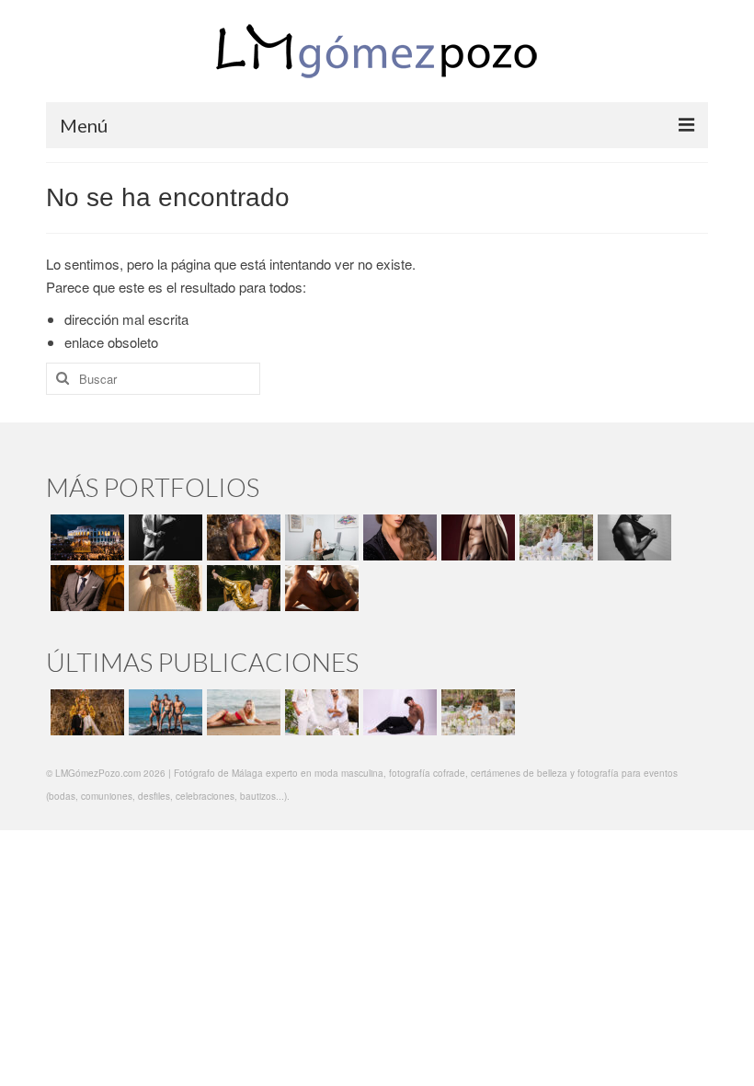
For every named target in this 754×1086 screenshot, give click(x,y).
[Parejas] (319, 588)
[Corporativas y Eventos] (319, 537)
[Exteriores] (85, 588)
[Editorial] (241, 588)
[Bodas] (554, 537)
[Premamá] (163, 537)
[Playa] (241, 537)
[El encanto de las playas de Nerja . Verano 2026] (319, 712)
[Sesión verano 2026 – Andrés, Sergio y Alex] (163, 712)
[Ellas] (398, 537)
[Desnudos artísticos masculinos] (476, 537)
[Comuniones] (163, 588)
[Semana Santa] (85, 537)
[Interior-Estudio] (632, 537)
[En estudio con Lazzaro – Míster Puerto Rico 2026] (398, 712)
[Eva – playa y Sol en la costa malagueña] (241, 712)
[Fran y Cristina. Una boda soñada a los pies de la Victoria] (85, 712)
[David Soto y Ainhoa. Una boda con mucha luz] (476, 712)
